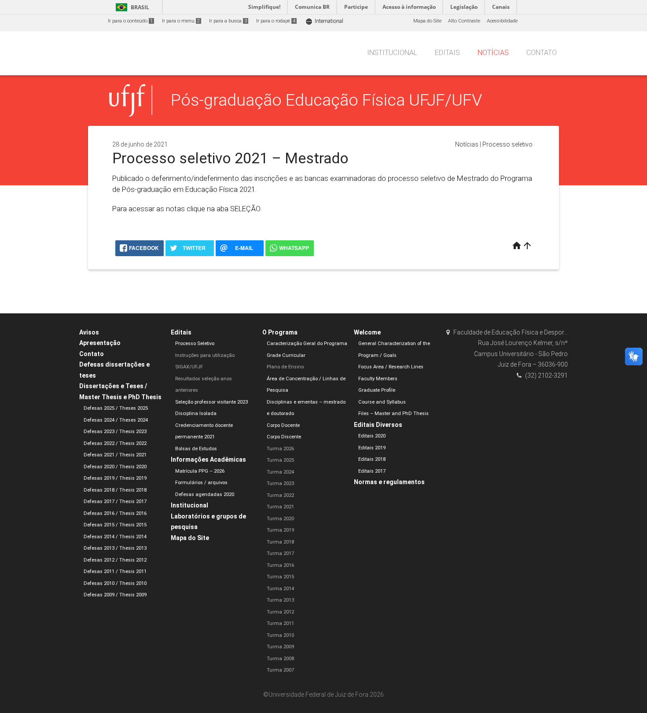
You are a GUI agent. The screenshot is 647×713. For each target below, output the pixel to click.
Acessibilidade (502, 21)
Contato (541, 52)
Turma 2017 (280, 553)
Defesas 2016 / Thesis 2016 (115, 513)
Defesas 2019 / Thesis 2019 (115, 478)
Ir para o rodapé (275, 21)
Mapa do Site (427, 21)
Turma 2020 (280, 519)
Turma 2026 (280, 449)
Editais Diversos (378, 424)
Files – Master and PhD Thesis (393, 413)
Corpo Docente (283, 425)
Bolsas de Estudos (196, 449)
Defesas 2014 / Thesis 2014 (115, 537)
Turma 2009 (280, 647)
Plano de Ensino (285, 367)
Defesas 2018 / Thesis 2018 (115, 490)
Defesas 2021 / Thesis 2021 (115, 455)
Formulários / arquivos (201, 482)
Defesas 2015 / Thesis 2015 (115, 525)
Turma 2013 (280, 600)
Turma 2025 (280, 460)
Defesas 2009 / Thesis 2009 (115, 595)
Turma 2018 (280, 542)
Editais (447, 52)
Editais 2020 (372, 436)
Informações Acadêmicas (208, 459)
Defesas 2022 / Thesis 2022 (115, 443)
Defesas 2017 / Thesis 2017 (115, 501)
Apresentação (100, 342)
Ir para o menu (181, 21)
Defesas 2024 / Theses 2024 (116, 420)
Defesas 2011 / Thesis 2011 (115, 571)
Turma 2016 (280, 565)
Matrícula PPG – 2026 (199, 471)
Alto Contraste (464, 21)
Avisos (89, 332)
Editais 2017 (372, 471)
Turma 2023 (280, 483)
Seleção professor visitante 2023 (211, 402)
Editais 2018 (372, 459)
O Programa (280, 332)
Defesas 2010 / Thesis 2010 (115, 583)
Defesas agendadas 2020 (204, 494)
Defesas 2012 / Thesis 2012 (115, 560)
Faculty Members (377, 379)
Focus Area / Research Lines (390, 367)
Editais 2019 (372, 448)
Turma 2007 (280, 670)
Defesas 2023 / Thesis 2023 (115, 431)
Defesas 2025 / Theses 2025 (116, 408)
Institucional (392, 52)
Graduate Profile (376, 390)
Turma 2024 (280, 472)
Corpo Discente (284, 437)
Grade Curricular (286, 355)
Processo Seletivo (194, 343)
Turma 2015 (280, 577)
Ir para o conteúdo (130, 21)
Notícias (493, 52)
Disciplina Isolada (196, 413)
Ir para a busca (228, 21)
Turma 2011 (280, 623)
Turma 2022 (280, 495)
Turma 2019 (280, 530)
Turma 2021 (280, 507)
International (324, 21)
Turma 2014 (280, 589)
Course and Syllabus (382, 402)
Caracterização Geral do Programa (307, 343)
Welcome (367, 332)
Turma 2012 (280, 612)
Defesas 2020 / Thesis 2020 (115, 467)
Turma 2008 (280, 659)
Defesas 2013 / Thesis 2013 (115, 548)
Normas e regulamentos (389, 481)
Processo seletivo (507, 144)
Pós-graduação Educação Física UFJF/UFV (326, 100)
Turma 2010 (280, 635)
